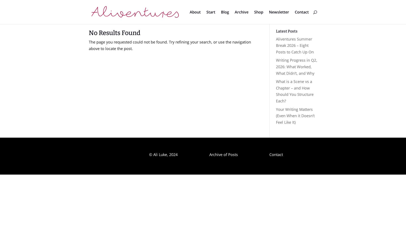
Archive (241, 13)
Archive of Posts (223, 154)
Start (210, 13)
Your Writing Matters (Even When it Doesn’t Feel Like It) (295, 116)
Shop (258, 13)
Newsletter (279, 13)
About (195, 13)
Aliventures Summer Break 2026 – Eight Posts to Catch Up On (295, 45)
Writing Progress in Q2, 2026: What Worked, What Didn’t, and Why (296, 67)
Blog (225, 13)
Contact (302, 13)
